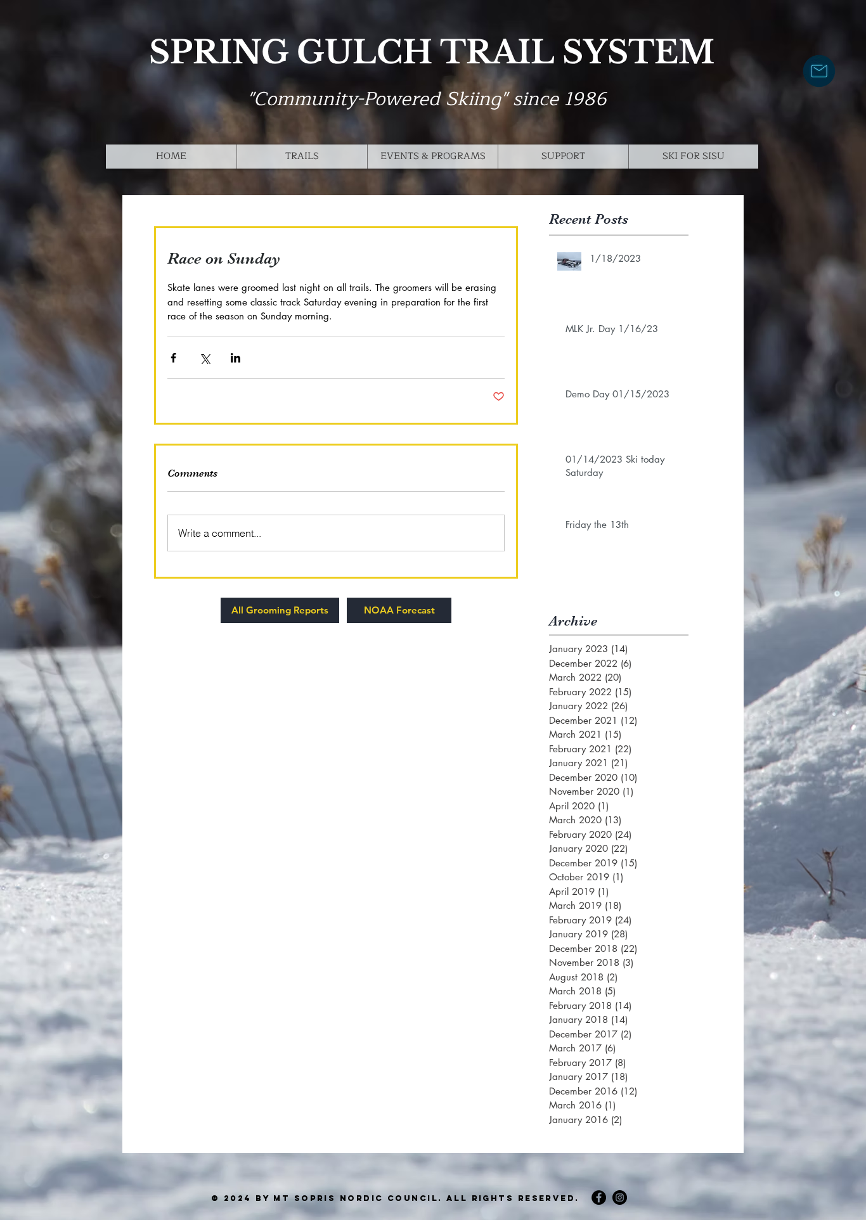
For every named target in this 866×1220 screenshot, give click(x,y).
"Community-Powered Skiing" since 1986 (427, 99)
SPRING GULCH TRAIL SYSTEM (431, 52)
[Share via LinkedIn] (235, 358)
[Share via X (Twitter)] (204, 358)
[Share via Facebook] (173, 358)
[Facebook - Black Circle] (598, 1197)
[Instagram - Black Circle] (619, 1197)
